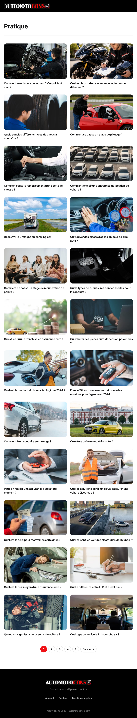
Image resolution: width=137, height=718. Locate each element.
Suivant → (88, 649)
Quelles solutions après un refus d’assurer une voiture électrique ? (99, 490)
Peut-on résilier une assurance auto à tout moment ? (30, 490)
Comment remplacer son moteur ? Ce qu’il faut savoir (33, 85)
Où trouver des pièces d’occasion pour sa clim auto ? (99, 238)
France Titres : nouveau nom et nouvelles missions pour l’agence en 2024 (96, 392)
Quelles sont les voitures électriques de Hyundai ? (101, 540)
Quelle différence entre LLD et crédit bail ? (96, 587)
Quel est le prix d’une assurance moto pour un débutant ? (98, 85)
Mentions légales (82, 698)
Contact (62, 698)
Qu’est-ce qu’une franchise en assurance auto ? (33, 339)
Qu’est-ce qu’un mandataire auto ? (91, 441)
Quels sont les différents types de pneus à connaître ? (30, 136)
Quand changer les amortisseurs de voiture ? (32, 634)
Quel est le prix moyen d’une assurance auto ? (32, 587)
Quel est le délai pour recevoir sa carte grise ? (32, 540)
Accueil (49, 698)
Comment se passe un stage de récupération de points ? (34, 290)
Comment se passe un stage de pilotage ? (96, 134)
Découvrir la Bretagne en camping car (27, 236)
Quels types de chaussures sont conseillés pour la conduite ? (100, 290)
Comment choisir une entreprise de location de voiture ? (99, 187)
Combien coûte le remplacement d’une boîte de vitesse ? (33, 187)
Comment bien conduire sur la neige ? (27, 441)
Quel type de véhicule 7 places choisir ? (94, 634)
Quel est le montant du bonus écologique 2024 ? (34, 390)
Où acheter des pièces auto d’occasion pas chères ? (101, 341)
